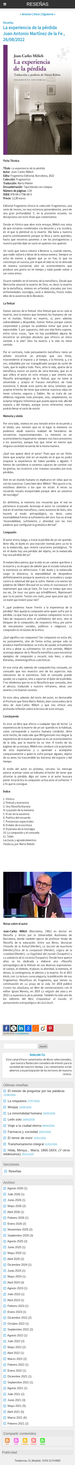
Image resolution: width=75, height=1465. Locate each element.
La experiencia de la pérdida (30, 27)
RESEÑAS (37, 4)
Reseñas (15, 1171)
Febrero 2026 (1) (18, 1217)
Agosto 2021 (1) (17, 1388)
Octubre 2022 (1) (18, 1323)
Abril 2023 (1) (15, 1300)
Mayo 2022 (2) (17, 1347)
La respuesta (17, 1101)
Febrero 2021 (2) (18, 1423)
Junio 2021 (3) (16, 1400)
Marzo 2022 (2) (17, 1358)
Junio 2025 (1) (16, 1247)
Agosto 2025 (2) (17, 1241)
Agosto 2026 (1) (17, 1188)
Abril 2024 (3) (15, 1282)
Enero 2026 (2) (17, 1223)
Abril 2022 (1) (15, 1352)
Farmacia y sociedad (23, 1132)
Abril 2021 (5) (15, 1411)
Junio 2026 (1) (16, 1200)
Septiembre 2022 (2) (20, 1329)
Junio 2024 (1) (16, 1270)
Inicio (37, 14)
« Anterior (26, 14)
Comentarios (22, 1033)
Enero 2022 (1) (17, 1370)
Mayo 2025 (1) (17, 1253)
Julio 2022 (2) (16, 1341)
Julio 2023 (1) (16, 1294)
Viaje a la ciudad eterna (24, 1125)
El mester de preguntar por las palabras (36, 1091)
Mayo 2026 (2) (17, 1206)
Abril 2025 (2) (15, 1259)
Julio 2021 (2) (16, 1394)
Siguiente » (48, 14)
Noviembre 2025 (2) (20, 1229)
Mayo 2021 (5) (17, 1405)
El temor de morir (20, 1138)
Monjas (13, 1107)
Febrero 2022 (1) (18, 1364)
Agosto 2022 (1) (17, 1335)
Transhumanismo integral (26, 1144)
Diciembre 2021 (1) (20, 1376)
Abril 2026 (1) (15, 1212)
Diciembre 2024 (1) (20, 1264)
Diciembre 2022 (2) (20, 1317)
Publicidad (9, 1452)
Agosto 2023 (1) (17, 1288)
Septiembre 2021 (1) (20, 1382)
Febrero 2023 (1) (18, 1306)
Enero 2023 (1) (17, 1311)
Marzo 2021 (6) (17, 1417)
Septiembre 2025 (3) (20, 1235)
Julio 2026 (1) (16, 1194)
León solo (15, 1119)
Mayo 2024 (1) (17, 1276)
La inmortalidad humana (25, 1113)
